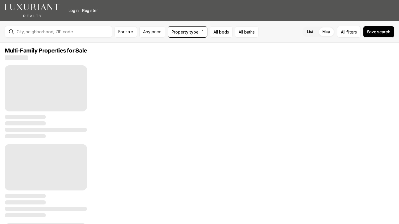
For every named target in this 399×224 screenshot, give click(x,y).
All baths (246, 31)
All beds (221, 31)
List (310, 31)
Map (326, 31)
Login (73, 10)
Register (90, 10)
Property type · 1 (187, 31)
